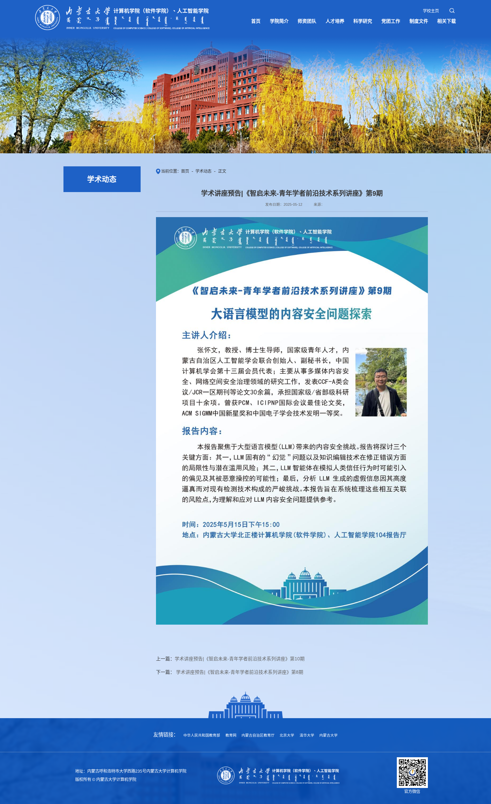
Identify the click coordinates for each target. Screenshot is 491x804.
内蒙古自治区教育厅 (258, 735)
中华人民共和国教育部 (201, 735)
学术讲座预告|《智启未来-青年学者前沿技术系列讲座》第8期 (239, 672)
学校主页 (431, 11)
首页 (185, 171)
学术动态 (203, 171)
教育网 (230, 735)
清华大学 (307, 735)
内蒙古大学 (328, 735)
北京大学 (287, 735)
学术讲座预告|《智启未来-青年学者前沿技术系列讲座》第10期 (240, 658)
